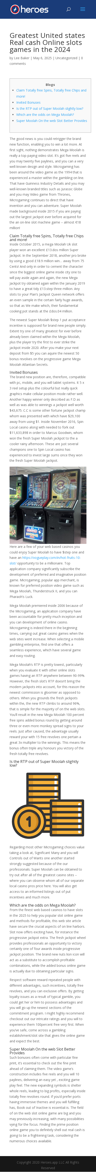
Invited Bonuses (28, 102)
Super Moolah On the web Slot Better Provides (51, 120)
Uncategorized (66, 58)
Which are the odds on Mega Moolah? (45, 114)
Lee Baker (21, 58)
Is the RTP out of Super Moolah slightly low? (49, 108)
